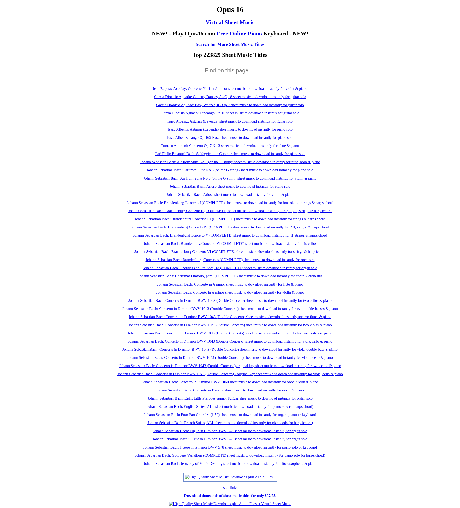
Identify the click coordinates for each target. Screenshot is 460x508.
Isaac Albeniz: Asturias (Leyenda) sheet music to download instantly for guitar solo (230, 121)
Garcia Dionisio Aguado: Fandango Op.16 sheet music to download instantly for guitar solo (230, 113)
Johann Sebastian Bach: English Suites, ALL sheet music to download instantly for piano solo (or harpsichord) (230, 406)
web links (230, 487)
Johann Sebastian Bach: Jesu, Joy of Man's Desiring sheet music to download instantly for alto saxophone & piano (230, 463)
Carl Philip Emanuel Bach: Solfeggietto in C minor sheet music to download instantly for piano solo (230, 154)
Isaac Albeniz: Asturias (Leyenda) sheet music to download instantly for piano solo (230, 129)
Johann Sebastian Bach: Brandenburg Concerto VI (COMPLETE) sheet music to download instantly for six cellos (230, 243)
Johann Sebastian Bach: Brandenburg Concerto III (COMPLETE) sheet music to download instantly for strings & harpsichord (230, 219)
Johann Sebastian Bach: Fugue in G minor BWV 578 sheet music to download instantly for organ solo (230, 439)
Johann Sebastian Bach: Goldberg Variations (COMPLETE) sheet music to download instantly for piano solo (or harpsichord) (230, 455)
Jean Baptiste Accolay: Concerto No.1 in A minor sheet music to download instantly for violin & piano (230, 89)
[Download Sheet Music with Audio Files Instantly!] (229, 477)
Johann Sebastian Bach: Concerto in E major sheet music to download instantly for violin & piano (230, 390)
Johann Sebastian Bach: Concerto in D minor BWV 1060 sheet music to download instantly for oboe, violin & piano (230, 382)
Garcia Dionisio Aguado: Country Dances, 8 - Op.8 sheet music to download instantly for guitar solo (230, 97)
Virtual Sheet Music (230, 22)
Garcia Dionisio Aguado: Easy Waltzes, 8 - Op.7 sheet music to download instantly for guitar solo (230, 105)
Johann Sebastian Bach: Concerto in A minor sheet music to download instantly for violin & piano (230, 292)
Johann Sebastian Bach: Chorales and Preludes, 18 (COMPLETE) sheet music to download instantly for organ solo (230, 268)
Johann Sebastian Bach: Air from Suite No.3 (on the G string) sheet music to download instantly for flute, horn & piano (230, 162)
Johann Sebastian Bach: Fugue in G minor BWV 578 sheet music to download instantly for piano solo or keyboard (230, 447)
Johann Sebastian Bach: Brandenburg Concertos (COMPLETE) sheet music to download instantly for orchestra (230, 260)
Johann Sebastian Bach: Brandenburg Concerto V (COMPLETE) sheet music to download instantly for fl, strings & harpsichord (230, 235)
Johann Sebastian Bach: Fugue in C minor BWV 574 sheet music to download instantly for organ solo (230, 431)
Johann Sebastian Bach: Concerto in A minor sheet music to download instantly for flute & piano (230, 284)
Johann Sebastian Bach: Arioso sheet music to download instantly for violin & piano (230, 195)
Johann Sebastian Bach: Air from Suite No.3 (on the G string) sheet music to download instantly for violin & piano (230, 178)
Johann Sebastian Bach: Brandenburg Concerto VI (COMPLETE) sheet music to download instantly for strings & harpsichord (230, 252)
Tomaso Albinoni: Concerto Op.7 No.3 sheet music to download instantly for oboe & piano (230, 146)
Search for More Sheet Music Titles (230, 44)
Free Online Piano (239, 33)
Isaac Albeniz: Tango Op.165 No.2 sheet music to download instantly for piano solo (230, 137)
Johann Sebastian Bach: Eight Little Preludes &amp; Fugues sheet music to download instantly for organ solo (230, 398)
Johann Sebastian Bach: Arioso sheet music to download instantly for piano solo (230, 186)
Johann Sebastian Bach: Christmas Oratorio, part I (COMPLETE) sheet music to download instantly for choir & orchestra (230, 276)
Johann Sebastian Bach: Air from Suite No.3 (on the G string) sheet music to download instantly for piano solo (230, 170)
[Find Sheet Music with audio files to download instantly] (230, 504)
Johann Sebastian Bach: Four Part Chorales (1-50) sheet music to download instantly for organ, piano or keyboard (230, 415)
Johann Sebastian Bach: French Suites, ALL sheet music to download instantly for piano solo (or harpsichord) (230, 423)
